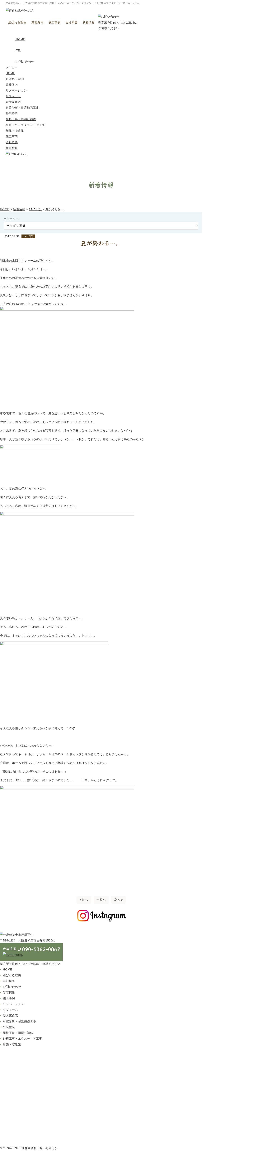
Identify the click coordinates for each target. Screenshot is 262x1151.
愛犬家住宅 (13, 102)
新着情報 (89, 22)
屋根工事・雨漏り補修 (21, 119)
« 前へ (83, 899)
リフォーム (13, 96)
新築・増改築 (15, 130)
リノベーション (16, 90)
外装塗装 (12, 113)
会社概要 (72, 22)
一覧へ (100, 899)
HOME (10, 73)
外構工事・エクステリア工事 (25, 125)
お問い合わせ (12, 986)
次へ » (118, 899)
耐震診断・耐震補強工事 (22, 107)
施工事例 (55, 22)
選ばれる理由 (17, 22)
